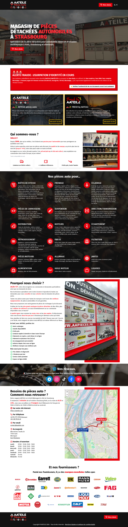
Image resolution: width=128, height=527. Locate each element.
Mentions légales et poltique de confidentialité (80, 524)
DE (117, 5)
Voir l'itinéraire (15, 438)
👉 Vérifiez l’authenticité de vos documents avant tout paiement (92, 86)
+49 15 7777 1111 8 (18, 417)
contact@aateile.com (17, 425)
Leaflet (115, 457)
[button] (82, 430)
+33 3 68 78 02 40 (15, 419)
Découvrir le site (55, 122)
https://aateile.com (16, 411)
